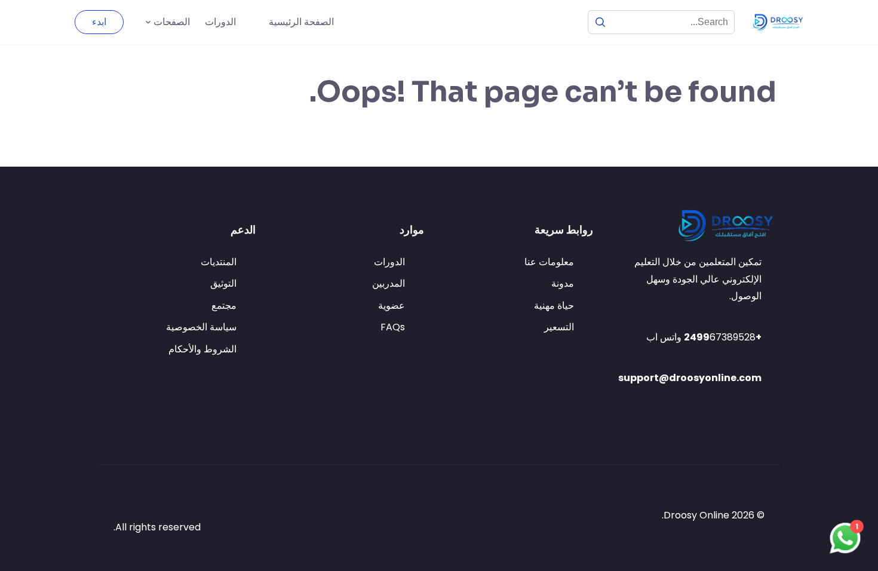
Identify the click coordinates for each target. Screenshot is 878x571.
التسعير (559, 327)
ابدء (99, 22)
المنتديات (219, 262)
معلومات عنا (549, 262)
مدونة (562, 283)
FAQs (392, 327)
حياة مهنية (554, 305)
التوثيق (223, 283)
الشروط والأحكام (202, 349)
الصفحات (172, 22)
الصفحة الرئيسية (301, 22)
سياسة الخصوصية (201, 327)
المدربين (388, 283)
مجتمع (224, 305)
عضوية (391, 305)
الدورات (220, 22)
